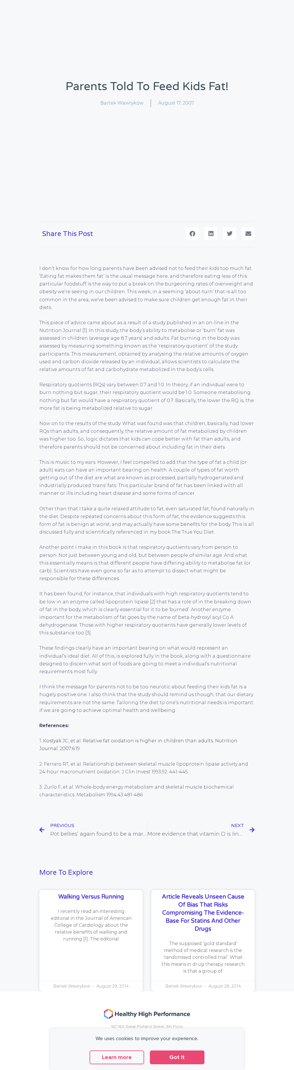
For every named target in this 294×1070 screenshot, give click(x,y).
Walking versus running (91, 896)
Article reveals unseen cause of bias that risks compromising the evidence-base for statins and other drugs (203, 912)
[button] (192, 233)
